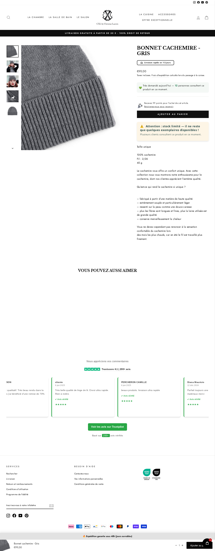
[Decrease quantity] (176, 545)
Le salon (83, 17)
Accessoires (167, 14)
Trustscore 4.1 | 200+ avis (116, 369)
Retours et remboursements (19, 484)
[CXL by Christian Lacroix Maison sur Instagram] (8, 515)
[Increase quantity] (182, 545)
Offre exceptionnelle (157, 20)
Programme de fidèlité (17, 494)
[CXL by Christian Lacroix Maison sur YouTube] (20, 515)
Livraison (10, 478)
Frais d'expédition (160, 75)
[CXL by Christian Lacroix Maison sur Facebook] (14, 515)
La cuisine (146, 14)
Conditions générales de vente (89, 484)
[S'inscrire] (51, 505)
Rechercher (11, 473)
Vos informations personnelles (88, 478)
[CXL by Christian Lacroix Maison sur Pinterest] (26, 515)
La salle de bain (60, 17)
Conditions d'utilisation (17, 489)
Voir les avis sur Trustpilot (107, 426)
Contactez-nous (81, 473)
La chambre (36, 17)
